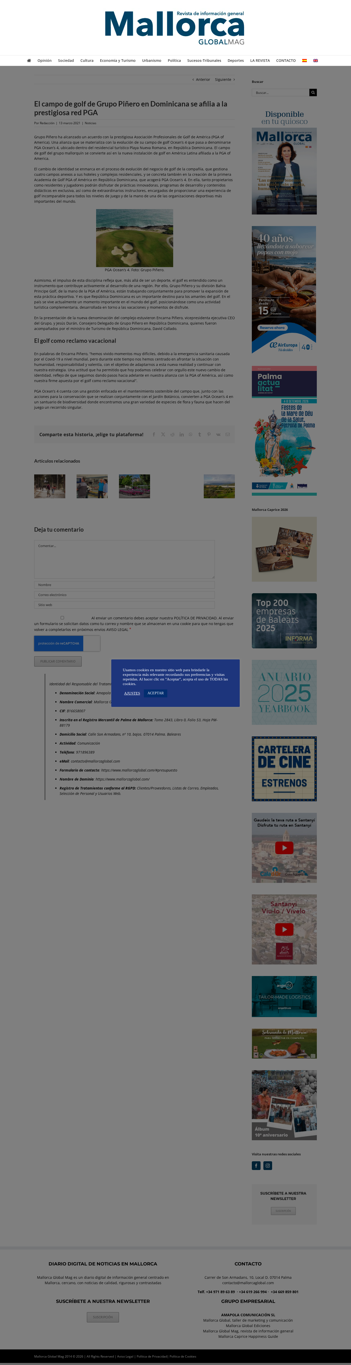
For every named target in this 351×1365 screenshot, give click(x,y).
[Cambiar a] (304, 60)
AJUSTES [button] (132, 693)
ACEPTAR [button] (155, 693)
